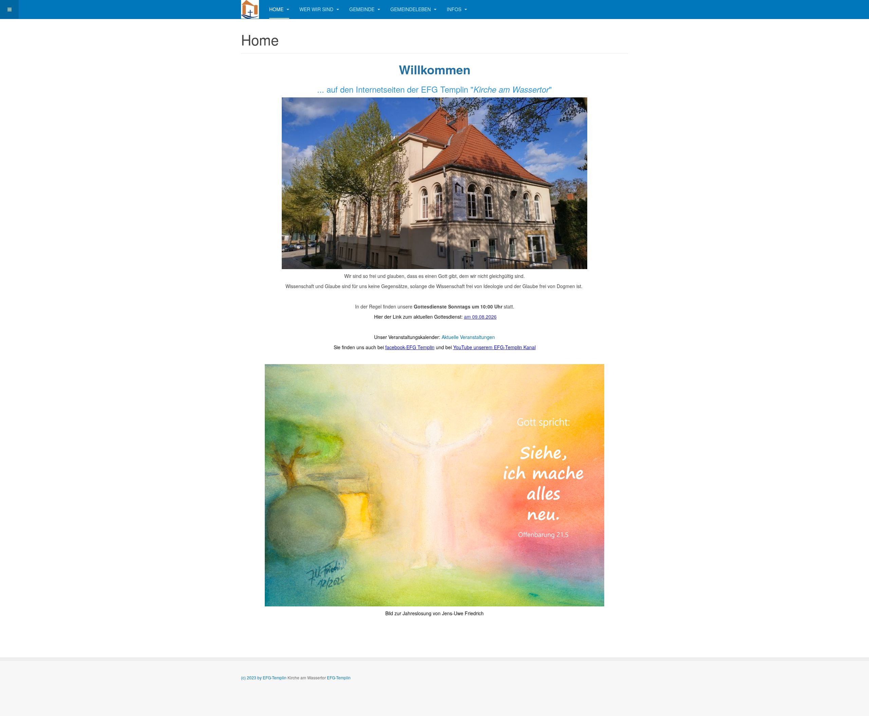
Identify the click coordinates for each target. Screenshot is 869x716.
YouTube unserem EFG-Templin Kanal (494, 347)
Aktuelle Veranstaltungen (468, 337)
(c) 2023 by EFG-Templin (264, 677)
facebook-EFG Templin (409, 347)
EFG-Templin (339, 677)
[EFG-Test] (250, 9)
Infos (455, 9)
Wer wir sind (317, 9)
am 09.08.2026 (480, 316)
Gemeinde (362, 9)
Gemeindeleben (411, 9)
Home (277, 9)
